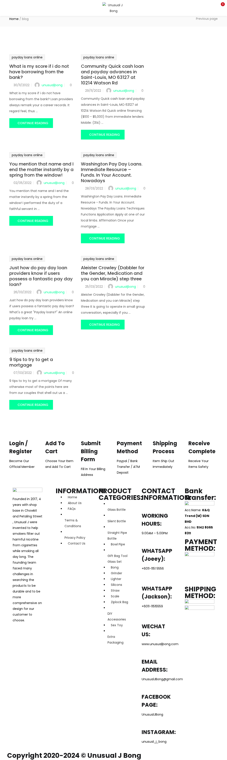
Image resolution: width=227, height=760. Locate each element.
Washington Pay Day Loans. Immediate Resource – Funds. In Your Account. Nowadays (111, 172)
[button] (220, 5)
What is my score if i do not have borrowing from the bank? (39, 71)
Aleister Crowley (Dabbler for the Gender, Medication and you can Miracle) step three (112, 273)
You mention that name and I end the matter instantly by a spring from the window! (41, 169)
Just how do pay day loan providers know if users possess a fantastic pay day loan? (41, 276)
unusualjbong (52, 85)
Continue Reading (33, 123)
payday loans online (27, 57)
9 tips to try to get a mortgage (31, 362)
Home (14, 19)
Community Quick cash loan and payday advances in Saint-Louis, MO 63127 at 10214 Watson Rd (112, 74)
